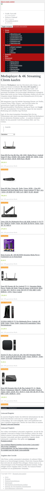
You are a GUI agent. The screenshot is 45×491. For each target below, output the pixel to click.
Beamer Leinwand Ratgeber (10, 424)
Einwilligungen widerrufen (14, 488)
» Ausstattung (13, 71)
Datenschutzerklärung (12, 481)
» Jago (11, 50)
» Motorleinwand (15, 34)
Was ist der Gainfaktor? (8, 446)
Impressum (8, 483)
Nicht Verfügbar (6, 302)
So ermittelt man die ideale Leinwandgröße (15, 450)
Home (7, 30)
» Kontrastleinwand (15, 37)
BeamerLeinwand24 (20, 26)
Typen (7, 32)
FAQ (6, 477)
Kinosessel (8, 58)
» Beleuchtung (14, 62)
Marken (7, 45)
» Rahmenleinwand (15, 39)
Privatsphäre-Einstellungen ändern (16, 485)
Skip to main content (7, 2)
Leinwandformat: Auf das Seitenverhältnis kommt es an (19, 448)
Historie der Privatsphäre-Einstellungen (18, 486)
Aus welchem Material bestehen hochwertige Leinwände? (20, 444)
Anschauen (4, 169)
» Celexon (12, 49)
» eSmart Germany (15, 47)
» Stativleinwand (14, 43)
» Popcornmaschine (15, 65)
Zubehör (8, 60)
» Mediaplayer (14, 63)
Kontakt (7, 479)
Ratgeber (8, 54)
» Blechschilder (14, 69)
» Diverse (12, 52)
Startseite (4, 408)
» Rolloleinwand (14, 41)
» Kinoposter (13, 67)
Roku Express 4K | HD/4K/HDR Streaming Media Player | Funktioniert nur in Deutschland (20, 256)
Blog (6, 56)
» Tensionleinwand (15, 36)
